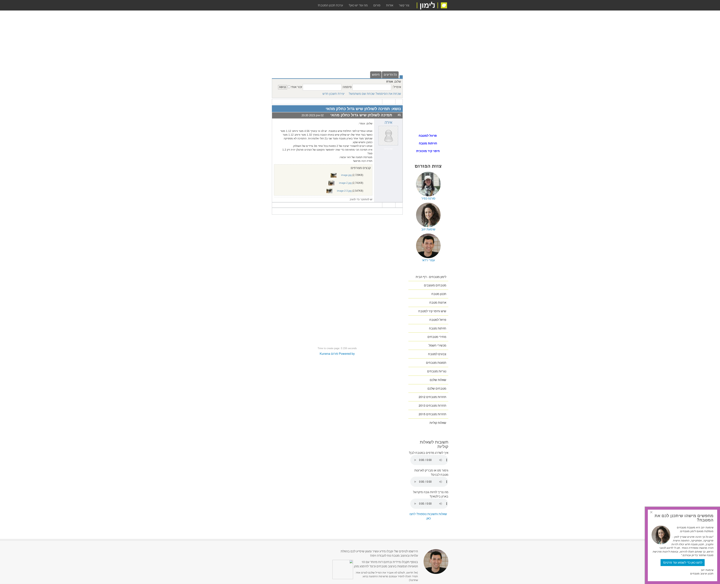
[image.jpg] (334, 175)
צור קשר (404, 5)
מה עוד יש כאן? (358, 5)
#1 (399, 115)
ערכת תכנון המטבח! (330, 5)
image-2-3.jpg (344, 190)
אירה (388, 122)
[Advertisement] (337, 45)
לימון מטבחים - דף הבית (431, 277)
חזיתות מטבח (428, 143)
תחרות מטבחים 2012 (432, 397)
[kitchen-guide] (431, 5)
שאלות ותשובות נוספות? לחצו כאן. (428, 516)
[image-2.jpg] (332, 182)
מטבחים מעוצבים (435, 285)
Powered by (347, 353)
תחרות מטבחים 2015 (432, 414)
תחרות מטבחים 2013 (432, 405)
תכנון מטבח (438, 294)
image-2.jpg (345, 182)
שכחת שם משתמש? (362, 93)
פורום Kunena (329, 353)
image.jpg (346, 175)
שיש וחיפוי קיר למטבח (432, 311)
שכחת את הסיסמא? (388, 93)
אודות (389, 5)
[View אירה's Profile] (388, 135)
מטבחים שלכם (437, 388)
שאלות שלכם (438, 380)
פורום (376, 5)
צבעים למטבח (437, 354)
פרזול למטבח (428, 135)
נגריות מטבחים (436, 371)
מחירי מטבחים (437, 337)
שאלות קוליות (438, 422)
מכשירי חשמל (437, 345)
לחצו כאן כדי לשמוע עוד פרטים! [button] (682, 562)
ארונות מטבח (437, 302)
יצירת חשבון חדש (333, 93)
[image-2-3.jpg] (330, 190)
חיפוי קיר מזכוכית (428, 151)
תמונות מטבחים (436, 362)
